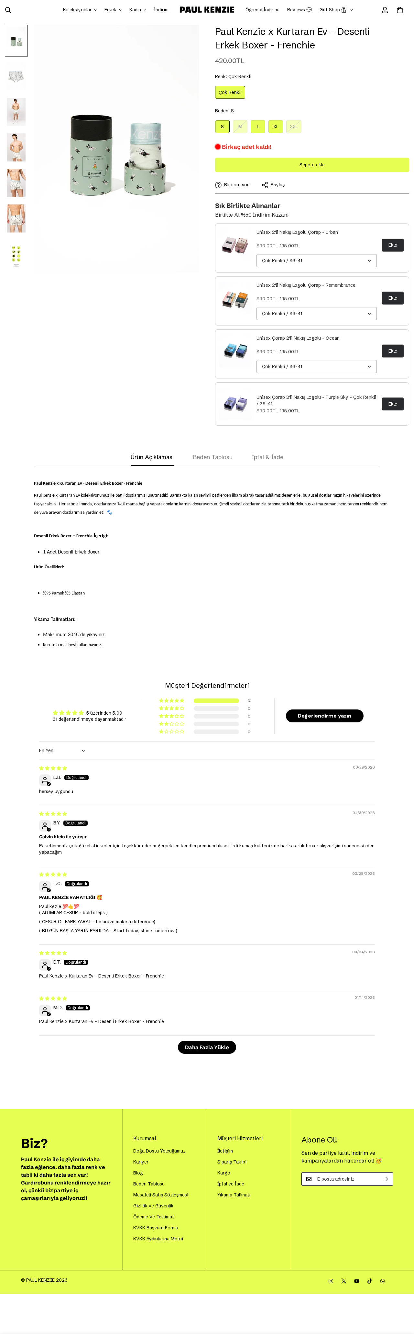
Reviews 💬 (299, 10)
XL (278, 128)
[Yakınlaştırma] (185, 38)
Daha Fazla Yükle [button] (207, 1047)
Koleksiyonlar (77, 10)
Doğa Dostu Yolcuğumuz (159, 1151)
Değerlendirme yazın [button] (324, 715)
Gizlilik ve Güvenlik (153, 1206)
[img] (53, 768)
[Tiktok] (369, 1281)
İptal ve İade (230, 1184)
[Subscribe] (386, 1179)
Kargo (223, 1173)
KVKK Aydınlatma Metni (158, 1239)
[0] (399, 10)
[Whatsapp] (382, 1281)
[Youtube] (356, 1281)
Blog (138, 1173)
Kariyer (140, 1162)
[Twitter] (343, 1281)
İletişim (225, 1151)
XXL (295, 128)
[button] (172, 700)
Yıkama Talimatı (233, 1195)
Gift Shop (330, 10)
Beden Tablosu (149, 1184)
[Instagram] (330, 1281)
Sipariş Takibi (231, 1162)
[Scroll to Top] (401, 1298)
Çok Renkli (232, 94)
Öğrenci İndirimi (262, 10)
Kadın (135, 10)
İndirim (161, 10)
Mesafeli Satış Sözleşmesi (160, 1195)
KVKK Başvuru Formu (155, 1228)
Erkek (110, 10)
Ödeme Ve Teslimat (153, 1217)
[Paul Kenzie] (207, 10)
